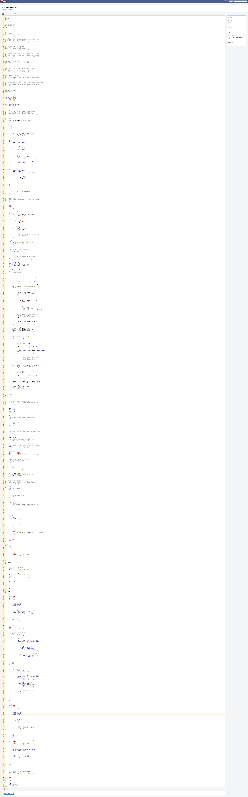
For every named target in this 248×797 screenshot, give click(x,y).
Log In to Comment (9, 793)
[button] (226, 1)
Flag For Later (232, 25)
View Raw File (231, 20)
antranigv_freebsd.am (13, 13)
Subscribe (231, 22)
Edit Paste (231, 17)
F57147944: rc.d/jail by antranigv (236, 37)
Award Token (231, 27)
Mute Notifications (232, 24)
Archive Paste (231, 19)
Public (10, 9)
